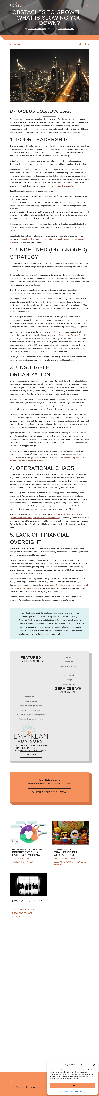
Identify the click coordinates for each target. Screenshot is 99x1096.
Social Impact (68, 675)
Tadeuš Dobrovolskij (36, 29)
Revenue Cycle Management (31, 719)
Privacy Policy (78, 1091)
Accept (72, 1085)
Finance (68, 671)
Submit (17, 1075)
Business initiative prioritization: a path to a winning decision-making (27, 853)
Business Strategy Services (31, 706)
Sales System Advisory (30, 710)
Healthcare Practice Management (31, 715)
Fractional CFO (30, 697)
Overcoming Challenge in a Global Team (66, 852)
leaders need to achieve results (60, 186)
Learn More (31, 754)
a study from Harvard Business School (68, 335)
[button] (94, 1065)
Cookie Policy (46, 1087)
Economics (68, 662)
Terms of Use (31, 1087)
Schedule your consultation (49, 792)
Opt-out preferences (66, 1091)
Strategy (68, 680)
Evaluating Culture (28, 901)
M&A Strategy (31, 701)
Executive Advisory (66, 29)
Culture (68, 657)
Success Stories (68, 684)
